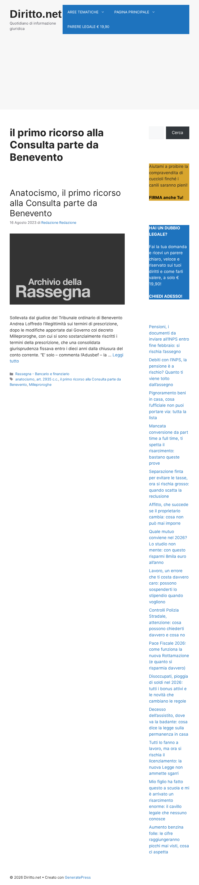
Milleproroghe (40, 384)
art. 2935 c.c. (47, 379)
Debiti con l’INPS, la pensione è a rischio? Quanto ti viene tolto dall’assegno (168, 372)
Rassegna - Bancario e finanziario (42, 374)
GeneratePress (78, 877)
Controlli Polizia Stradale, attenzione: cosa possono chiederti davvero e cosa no (167, 622)
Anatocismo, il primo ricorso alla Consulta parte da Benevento (65, 203)
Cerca (177, 132)
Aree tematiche (83, 12)
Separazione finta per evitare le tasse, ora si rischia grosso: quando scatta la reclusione (169, 484)
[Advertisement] (99, 75)
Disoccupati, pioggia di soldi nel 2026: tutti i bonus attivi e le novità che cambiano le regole (168, 689)
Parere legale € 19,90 (88, 26)
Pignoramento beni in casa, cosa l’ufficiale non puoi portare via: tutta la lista (167, 405)
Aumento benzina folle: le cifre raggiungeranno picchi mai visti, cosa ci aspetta (169, 839)
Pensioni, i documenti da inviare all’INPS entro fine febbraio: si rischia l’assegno (169, 339)
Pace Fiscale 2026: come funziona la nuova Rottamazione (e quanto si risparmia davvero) (169, 655)
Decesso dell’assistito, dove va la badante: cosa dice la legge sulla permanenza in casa (168, 722)
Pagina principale (131, 12)
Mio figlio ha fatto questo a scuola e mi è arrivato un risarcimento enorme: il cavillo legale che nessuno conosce (169, 800)
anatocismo (24, 379)
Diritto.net (36, 14)
